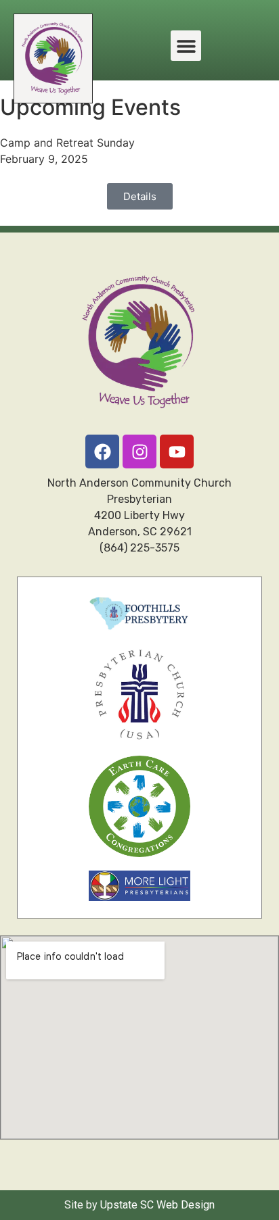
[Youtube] (177, 451)
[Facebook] (102, 451)
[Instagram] (139, 451)
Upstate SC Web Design (157, 1204)
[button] (186, 45)
